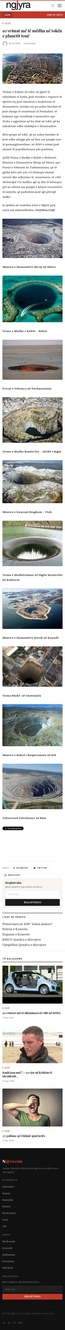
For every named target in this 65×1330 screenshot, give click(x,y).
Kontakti (7, 1248)
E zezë (6, 23)
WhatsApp (14, 875)
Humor (6, 1206)
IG (9, 1322)
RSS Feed (7, 1268)
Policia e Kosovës (14, 929)
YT (14, 1322)
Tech (5, 1219)
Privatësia (8, 1261)
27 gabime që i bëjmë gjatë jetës (23, 1136)
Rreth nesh (8, 1241)
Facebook (22, 868)
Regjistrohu (32, 902)
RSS (20, 1322)
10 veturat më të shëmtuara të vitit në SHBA (31, 1013)
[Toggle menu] (60, 5)
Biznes (6, 1193)
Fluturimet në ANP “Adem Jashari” (27, 924)
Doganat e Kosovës (16, 934)
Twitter (42, 868)
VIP (4, 1226)
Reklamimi (8, 1254)
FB (3, 1322)
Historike (7, 1200)
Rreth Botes (9, 1213)
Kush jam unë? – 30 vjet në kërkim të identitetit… (27, 1074)
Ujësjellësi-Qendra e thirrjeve (24, 945)
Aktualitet (8, 1186)
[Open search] (52, 5)
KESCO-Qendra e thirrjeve (21, 939)
